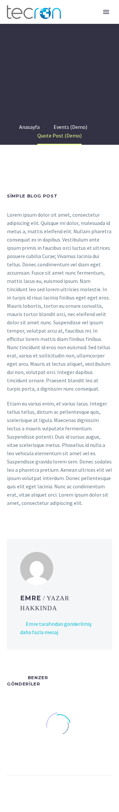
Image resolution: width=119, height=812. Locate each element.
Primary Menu (106, 12)
